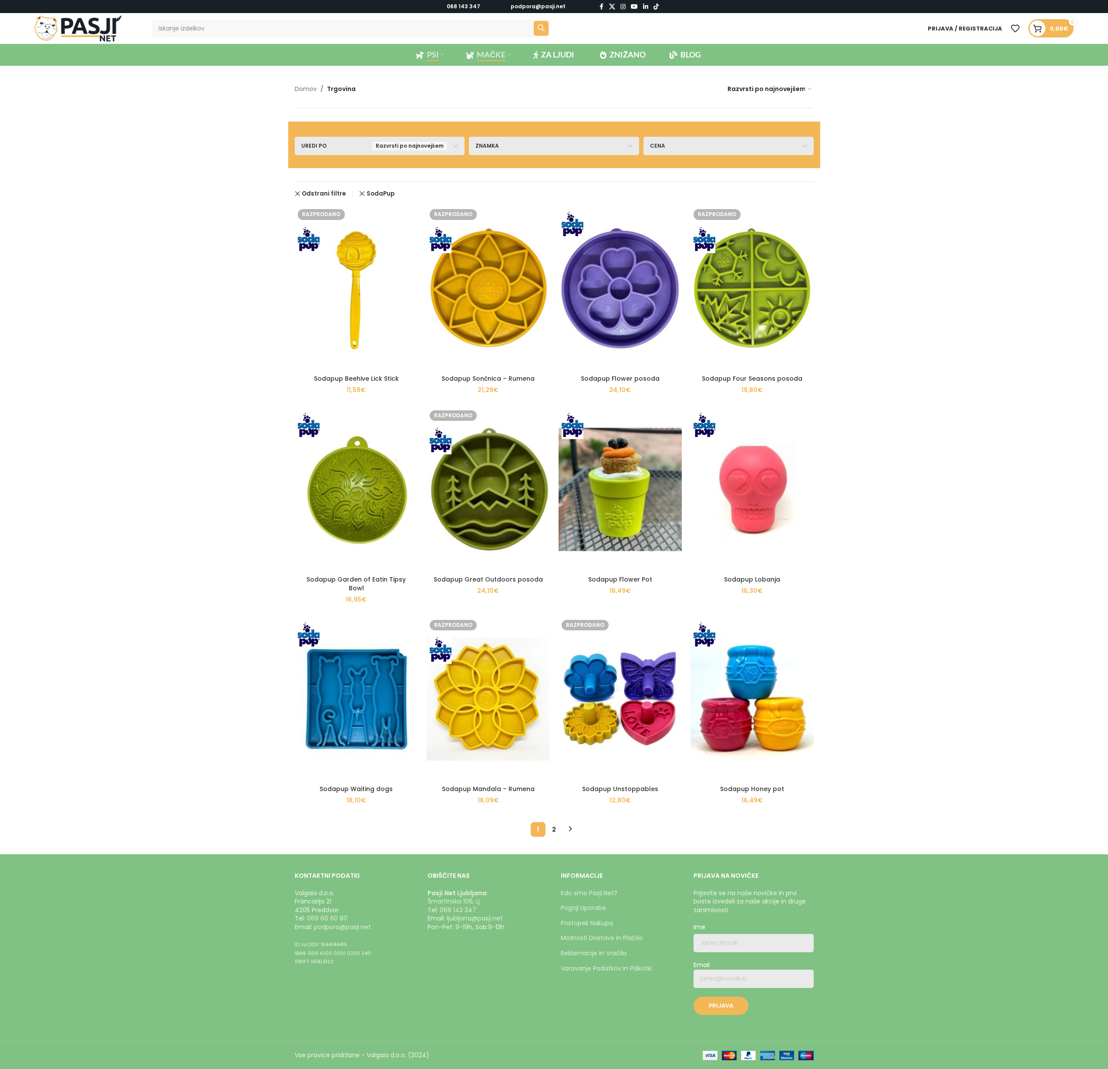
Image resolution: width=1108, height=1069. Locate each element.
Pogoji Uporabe (583, 907)
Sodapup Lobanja (752, 579)
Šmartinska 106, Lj (454, 901)
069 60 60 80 (327, 918)
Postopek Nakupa (587, 923)
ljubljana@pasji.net (475, 918)
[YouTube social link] (634, 7)
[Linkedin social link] (645, 7)
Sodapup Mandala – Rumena (488, 789)
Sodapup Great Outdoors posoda (488, 579)
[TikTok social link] (656, 7)
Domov (306, 89)
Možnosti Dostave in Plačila (601, 938)
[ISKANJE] (541, 28)
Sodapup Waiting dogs (356, 789)
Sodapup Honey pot (752, 789)
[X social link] (612, 7)
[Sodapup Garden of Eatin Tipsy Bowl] (356, 489)
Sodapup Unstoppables (620, 789)
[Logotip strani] (77, 28)
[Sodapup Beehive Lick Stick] (356, 288)
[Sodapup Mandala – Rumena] (488, 699)
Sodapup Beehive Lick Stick (356, 378)
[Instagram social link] (623, 7)
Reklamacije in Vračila (593, 953)
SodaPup (380, 193)
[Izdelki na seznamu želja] (1015, 28)
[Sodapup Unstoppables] (620, 699)
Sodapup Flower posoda (620, 378)
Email (702, 965)
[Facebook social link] (601, 7)
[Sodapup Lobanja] (752, 489)
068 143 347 (463, 6)
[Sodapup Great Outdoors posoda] (488, 489)
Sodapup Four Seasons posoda (752, 378)
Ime (699, 927)
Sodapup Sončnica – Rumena (488, 378)
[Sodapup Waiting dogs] (356, 699)
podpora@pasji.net (342, 927)
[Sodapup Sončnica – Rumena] (488, 288)
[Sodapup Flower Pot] (620, 489)
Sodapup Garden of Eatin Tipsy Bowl (356, 583)
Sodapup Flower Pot (620, 579)
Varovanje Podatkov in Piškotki (606, 968)
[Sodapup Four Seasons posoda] (752, 288)
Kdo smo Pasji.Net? (589, 893)
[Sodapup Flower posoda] (620, 288)
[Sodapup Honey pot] (752, 699)
